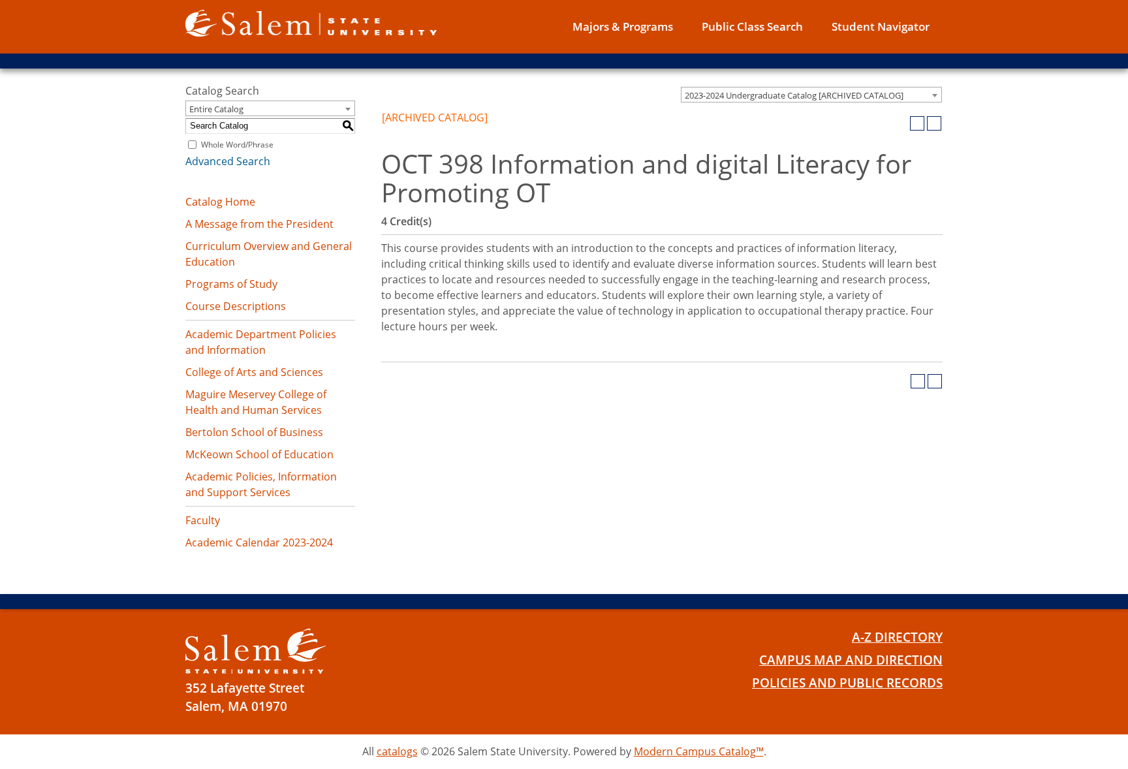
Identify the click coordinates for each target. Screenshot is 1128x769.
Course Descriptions (235, 306)
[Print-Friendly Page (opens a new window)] (917, 123)
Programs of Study (231, 284)
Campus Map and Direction (851, 659)
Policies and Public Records (847, 682)
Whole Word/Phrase (237, 144)
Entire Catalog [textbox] (216, 109)
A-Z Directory (897, 637)
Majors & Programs (622, 26)
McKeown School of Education (259, 454)
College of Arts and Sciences (254, 372)
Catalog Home (220, 202)
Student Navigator (881, 26)
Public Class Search (752, 26)
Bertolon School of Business (254, 432)
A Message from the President (259, 224)
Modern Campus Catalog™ (699, 751)
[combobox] (811, 94)
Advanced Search (227, 161)
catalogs (397, 751)
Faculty (202, 520)
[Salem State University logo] (311, 22)
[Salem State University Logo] (255, 651)
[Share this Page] (900, 123)
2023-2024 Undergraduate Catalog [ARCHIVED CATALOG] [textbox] (794, 95)
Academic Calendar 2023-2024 (259, 542)
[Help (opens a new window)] (934, 123)
